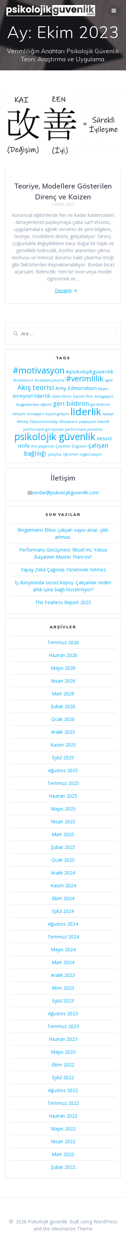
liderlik (86, 411)
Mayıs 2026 (63, 668)
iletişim (19, 413)
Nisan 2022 (63, 1141)
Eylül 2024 (63, 911)
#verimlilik (84, 378)
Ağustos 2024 (63, 924)
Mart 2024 (63, 962)
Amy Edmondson (76, 388)
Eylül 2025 (63, 757)
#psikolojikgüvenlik (90, 371)
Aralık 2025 (63, 732)
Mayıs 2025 (63, 808)
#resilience (23, 380)
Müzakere (68, 421)
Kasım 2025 (63, 745)
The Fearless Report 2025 (63, 602)
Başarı (103, 388)
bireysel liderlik (32, 395)
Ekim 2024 (63, 898)
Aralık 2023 (63, 975)
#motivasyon (39, 370)
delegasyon (104, 396)
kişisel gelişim (57, 413)
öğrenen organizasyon (82, 454)
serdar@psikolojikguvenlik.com (65, 492)
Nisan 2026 (63, 681)
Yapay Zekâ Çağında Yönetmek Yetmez (63, 569)
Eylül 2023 (63, 1000)
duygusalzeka (27, 404)
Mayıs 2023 (63, 1052)
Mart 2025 (63, 834)
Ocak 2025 (63, 860)
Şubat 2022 (63, 1167)
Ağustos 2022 (63, 1090)
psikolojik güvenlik (54, 436)
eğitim (46, 404)
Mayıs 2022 (63, 1128)
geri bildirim (71, 403)
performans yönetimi (84, 429)
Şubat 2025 (63, 847)
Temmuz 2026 (63, 642)
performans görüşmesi (43, 429)
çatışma (54, 454)
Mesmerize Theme (71, 1228)
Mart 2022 (63, 1154)
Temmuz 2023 (63, 1026)
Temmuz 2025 (63, 783)
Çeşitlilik (62, 446)
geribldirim (100, 404)
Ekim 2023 (63, 988)
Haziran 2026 (63, 655)
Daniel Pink (83, 396)
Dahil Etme (62, 396)
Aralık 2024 (63, 872)
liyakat (108, 413)
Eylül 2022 (63, 1077)
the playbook (42, 446)
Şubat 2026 (63, 706)
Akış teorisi (35, 387)
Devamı (63, 290)
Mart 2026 (63, 693)
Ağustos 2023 (63, 1013)
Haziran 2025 (63, 796)
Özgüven (79, 446)
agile (109, 380)
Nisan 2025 (63, 821)
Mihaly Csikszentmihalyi (37, 421)
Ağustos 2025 (63, 770)
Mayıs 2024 (63, 949)
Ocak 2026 (63, 719)
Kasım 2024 (63, 885)
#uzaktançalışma (50, 380)
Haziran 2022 (63, 1116)
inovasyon (35, 413)
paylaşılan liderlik (94, 421)
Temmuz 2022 (63, 1103)
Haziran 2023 (63, 1039)
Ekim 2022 (63, 1064)
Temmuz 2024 (63, 936)
